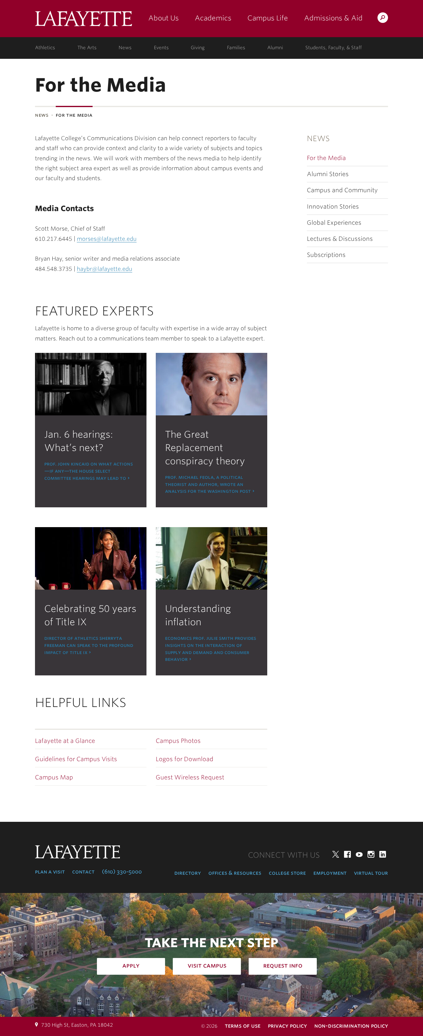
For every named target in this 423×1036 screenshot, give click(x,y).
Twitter (335, 854)
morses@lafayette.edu (107, 239)
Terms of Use (242, 1025)
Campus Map (54, 777)
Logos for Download (184, 759)
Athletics (45, 47)
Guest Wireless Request (190, 777)
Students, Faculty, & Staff (333, 47)
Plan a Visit (50, 872)
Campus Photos (178, 740)
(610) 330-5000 (122, 872)
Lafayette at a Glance (65, 740)
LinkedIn (382, 854)
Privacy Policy (287, 1025)
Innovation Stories (333, 206)
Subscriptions (326, 254)
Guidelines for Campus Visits (76, 759)
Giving (198, 47)
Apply (131, 965)
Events (161, 47)
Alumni (275, 47)
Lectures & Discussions (340, 238)
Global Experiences (334, 222)
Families (236, 47)
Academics (213, 18)
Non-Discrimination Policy (351, 1025)
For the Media (326, 158)
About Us (163, 18)
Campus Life (267, 18)
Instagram (371, 854)
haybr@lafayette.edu (104, 269)
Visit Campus (207, 965)
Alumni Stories (328, 174)
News (125, 47)
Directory (187, 873)
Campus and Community (342, 190)
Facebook (347, 854)
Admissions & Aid (333, 18)
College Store (287, 873)
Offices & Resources (234, 873)
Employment (330, 873)
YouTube (359, 854)
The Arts (87, 47)
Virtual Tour (371, 873)
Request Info (283, 965)
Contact (83, 872)
